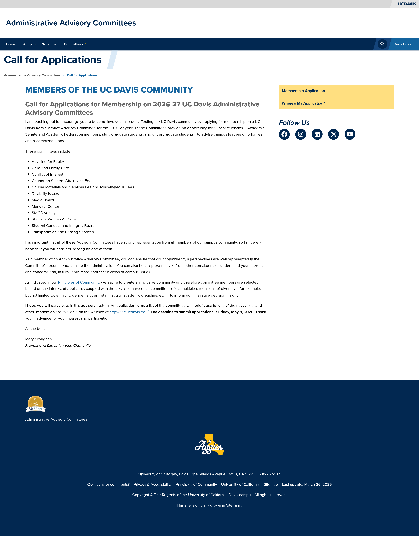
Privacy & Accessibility (153, 484)
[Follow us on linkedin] (317, 134)
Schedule (49, 44)
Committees (73, 44)
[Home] (35, 403)
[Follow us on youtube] (350, 134)
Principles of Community (196, 484)
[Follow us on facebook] (284, 134)
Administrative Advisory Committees (71, 23)
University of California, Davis (163, 474)
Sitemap (271, 484)
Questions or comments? (108, 484)
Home (10, 44)
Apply (27, 44)
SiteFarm (233, 505)
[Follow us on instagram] (300, 134)
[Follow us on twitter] (333, 134)
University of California (240, 484)
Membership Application (303, 91)
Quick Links (402, 44)
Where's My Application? (303, 103)
